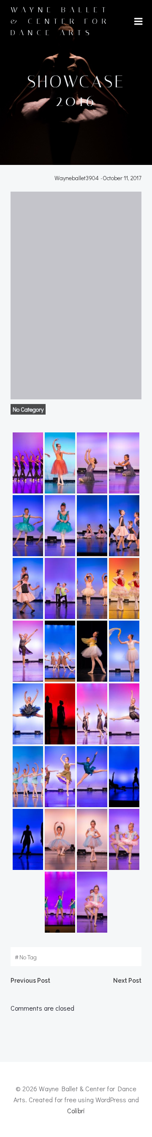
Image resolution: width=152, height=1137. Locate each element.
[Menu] (138, 21)
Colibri (76, 1110)
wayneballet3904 (76, 178)
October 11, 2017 (122, 178)
